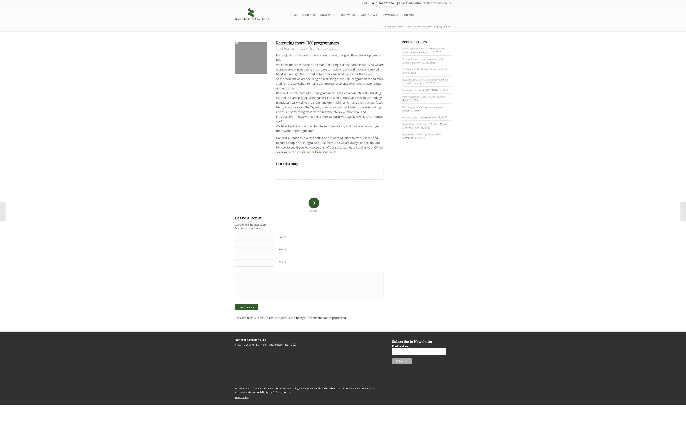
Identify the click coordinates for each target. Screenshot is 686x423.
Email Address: (400, 346)
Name (282, 236)
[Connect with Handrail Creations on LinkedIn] (242, 361)
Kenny (335, 49)
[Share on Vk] (354, 174)
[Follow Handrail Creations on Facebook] (254, 371)
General (314, 49)
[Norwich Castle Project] (3, 211)
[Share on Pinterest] (318, 174)
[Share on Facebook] (282, 174)
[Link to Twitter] (427, 15)
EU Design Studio (281, 392)
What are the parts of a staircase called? (421, 134)
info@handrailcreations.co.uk (429, 3)
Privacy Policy (241, 397)
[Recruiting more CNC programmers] (251, 58)
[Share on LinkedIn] (330, 174)
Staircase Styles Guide (413, 117)
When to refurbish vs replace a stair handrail (424, 96)
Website (283, 262)
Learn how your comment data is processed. (316, 318)
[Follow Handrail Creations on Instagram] (248, 366)
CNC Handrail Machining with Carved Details (425, 69)
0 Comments (298, 49)
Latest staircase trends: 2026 (416, 90)
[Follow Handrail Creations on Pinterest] (259, 376)
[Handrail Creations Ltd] (252, 15)
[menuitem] (293, 15)
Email (282, 249)
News (323, 49)
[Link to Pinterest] (448, 15)
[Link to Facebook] (443, 15)
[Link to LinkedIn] (432, 15)
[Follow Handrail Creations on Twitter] (237, 357)
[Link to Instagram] (437, 15)
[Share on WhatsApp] (306, 174)
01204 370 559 (385, 3)
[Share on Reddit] (366, 174)
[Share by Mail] (378, 174)
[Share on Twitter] (294, 174)
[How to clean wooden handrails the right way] (683, 211)
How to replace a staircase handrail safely (422, 107)
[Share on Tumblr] (342, 174)
